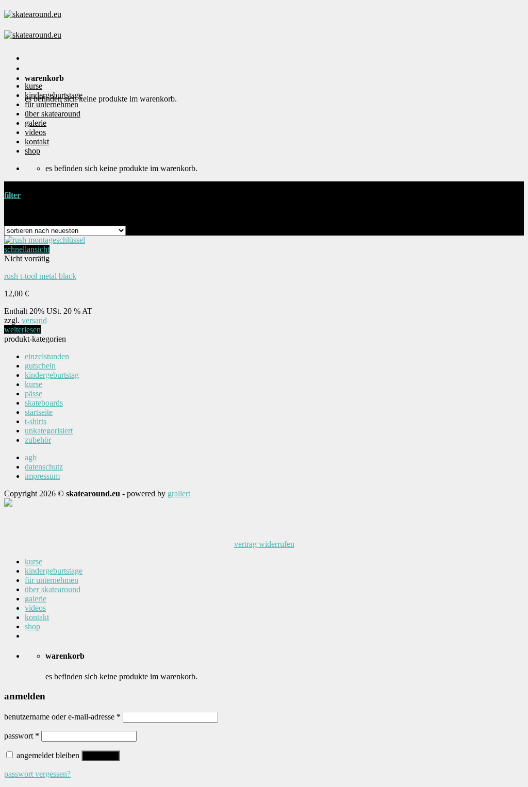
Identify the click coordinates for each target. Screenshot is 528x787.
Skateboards (44, 402)
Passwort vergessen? (37, 773)
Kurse (33, 384)
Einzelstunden (47, 356)
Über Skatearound (52, 113)
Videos (35, 132)
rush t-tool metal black (40, 276)
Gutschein (40, 365)
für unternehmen (51, 104)
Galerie (35, 123)
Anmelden (101, 756)
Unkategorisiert (49, 430)
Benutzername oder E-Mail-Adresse (62, 716)
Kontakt (37, 141)
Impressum (42, 476)
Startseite (39, 412)
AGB (31, 457)
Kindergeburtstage (53, 95)
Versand (34, 320)
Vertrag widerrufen (264, 544)
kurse (33, 85)
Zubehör (38, 440)
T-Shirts (35, 421)
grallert (179, 493)
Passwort (21, 735)
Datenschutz (44, 466)
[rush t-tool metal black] (44, 240)
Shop (32, 150)
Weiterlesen (22, 329)
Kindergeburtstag (52, 375)
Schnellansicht (27, 249)
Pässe (33, 393)
